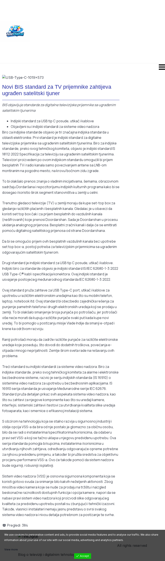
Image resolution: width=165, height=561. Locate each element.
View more (11, 549)
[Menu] (82, 67)
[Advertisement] (97, 31)
